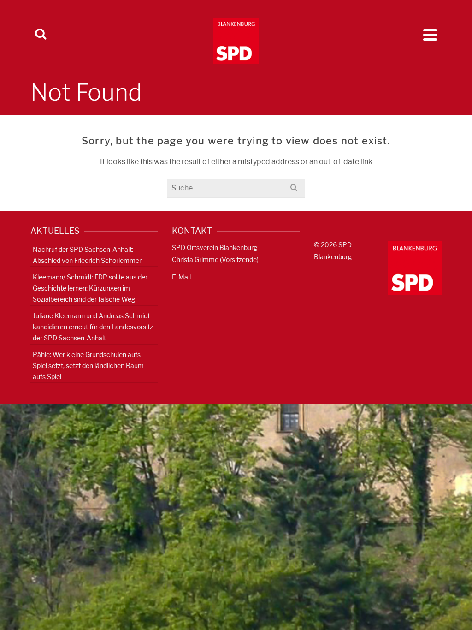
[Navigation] (430, 34)
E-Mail (181, 277)
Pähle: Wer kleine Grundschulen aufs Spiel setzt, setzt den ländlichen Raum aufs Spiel (88, 365)
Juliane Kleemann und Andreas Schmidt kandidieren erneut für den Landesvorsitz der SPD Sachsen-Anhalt (93, 327)
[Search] (40, 34)
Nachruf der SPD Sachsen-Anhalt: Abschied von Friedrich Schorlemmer (87, 254)
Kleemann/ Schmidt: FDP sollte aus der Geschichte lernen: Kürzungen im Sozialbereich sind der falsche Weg (90, 288)
